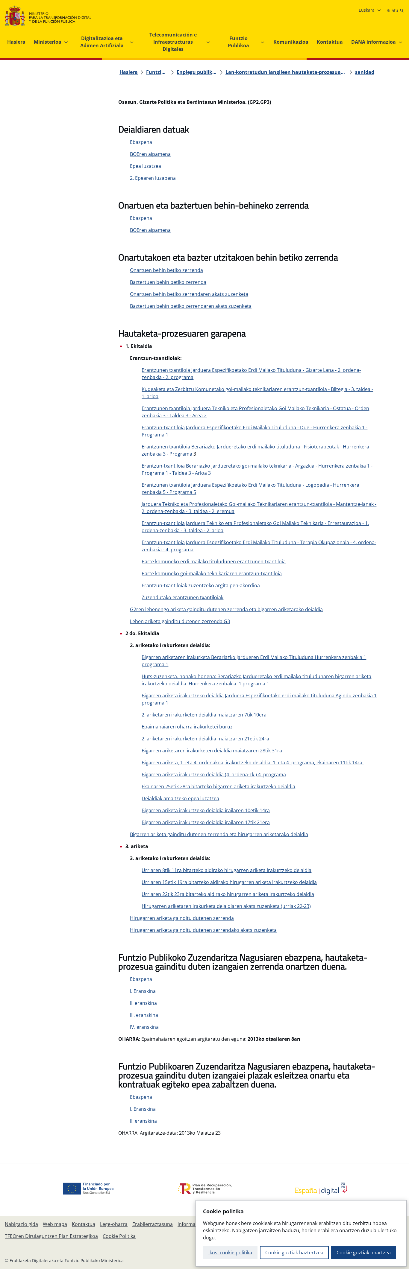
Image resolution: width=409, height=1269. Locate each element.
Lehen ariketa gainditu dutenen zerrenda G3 (180, 621)
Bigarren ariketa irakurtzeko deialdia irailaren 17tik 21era (206, 822)
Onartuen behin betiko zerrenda (166, 270)
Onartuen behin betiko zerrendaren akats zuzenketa (189, 294)
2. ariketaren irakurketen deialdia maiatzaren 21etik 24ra (205, 738)
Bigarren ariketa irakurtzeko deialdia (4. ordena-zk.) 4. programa (214, 774)
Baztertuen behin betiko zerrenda (168, 282)
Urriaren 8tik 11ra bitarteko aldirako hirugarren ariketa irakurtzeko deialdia (226, 870)
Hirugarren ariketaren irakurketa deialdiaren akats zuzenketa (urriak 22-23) (226, 906)
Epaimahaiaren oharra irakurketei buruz (187, 726)
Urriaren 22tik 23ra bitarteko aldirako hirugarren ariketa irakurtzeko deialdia (228, 894)
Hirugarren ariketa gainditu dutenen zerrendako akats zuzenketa (203, 930)
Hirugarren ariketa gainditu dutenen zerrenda (182, 918)
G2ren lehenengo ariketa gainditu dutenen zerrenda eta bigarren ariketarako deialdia (226, 609)
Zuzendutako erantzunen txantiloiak (182, 597)
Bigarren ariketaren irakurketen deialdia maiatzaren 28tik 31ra (212, 750)
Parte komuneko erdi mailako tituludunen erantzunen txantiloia (214, 561)
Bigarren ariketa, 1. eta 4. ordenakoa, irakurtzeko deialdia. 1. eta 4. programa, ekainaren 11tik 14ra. (252, 762)
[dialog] (301, 1233)
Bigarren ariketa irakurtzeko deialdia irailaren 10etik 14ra (206, 810)
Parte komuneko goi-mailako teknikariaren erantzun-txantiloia (212, 573)
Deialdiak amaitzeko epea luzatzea (180, 798)
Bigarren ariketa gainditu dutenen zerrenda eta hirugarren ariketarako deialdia (219, 834)
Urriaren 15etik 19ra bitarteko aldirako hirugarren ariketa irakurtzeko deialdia (229, 882)
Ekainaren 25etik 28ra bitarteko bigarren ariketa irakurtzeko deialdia (218, 786)
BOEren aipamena (150, 154)
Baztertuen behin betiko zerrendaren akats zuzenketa (191, 306)
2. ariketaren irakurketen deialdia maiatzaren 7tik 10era (204, 714)
